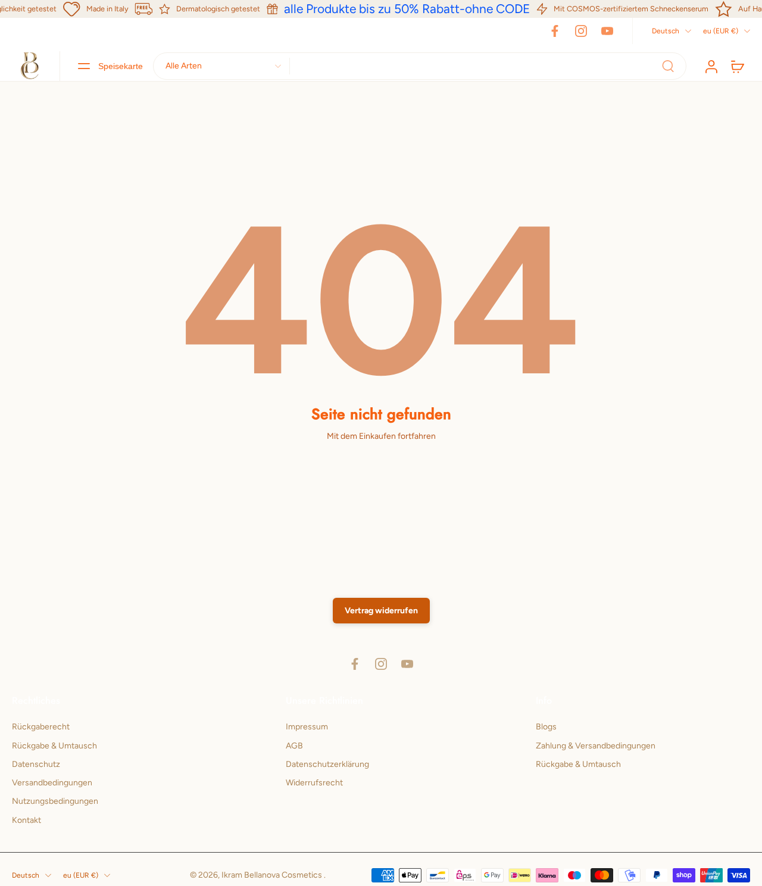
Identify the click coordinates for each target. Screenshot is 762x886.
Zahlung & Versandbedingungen (595, 745)
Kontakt (26, 820)
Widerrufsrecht (314, 783)
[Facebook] (555, 31)
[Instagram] (581, 31)
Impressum (307, 727)
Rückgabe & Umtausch (54, 745)
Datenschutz (36, 764)
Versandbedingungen (52, 783)
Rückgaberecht (41, 727)
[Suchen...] (668, 66)
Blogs (546, 727)
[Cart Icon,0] (737, 66)
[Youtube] (607, 31)
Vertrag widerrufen (381, 611)
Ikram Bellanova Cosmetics (272, 875)
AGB (294, 745)
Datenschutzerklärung (327, 764)
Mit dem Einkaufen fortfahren (381, 436)
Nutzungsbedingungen (55, 801)
